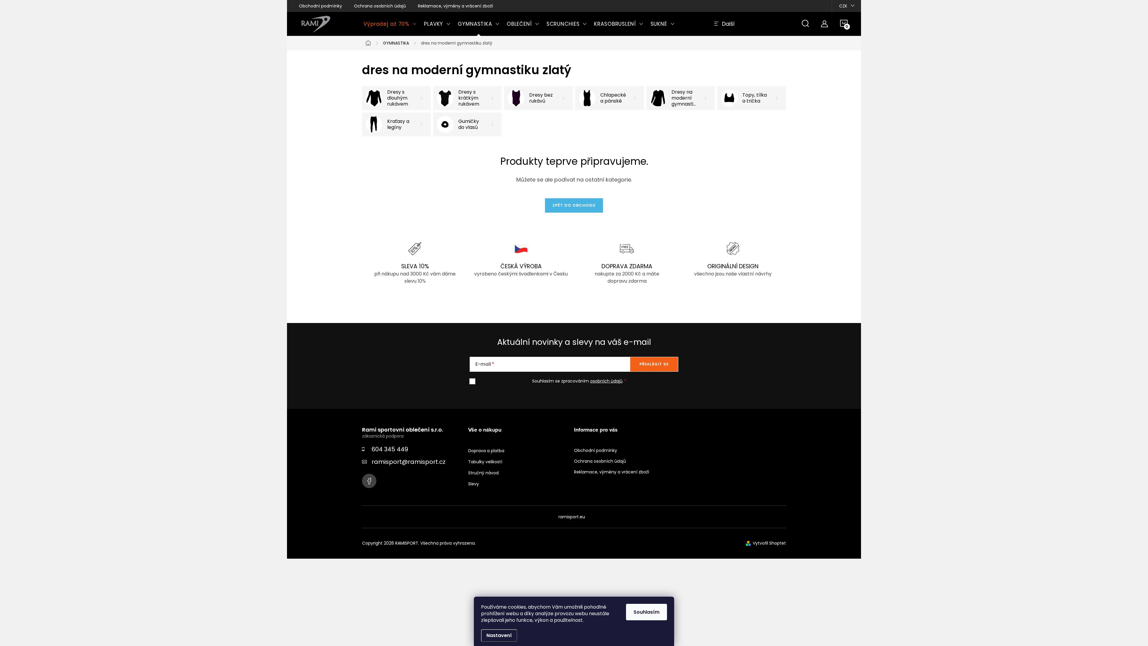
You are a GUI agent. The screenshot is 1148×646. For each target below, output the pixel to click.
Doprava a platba (486, 451)
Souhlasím (646, 612)
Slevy (473, 484)
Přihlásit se (654, 364)
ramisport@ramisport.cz (408, 462)
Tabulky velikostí (485, 462)
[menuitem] (390, 24)
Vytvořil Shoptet (769, 543)
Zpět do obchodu (574, 205)
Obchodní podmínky (320, 6)
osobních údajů (606, 381)
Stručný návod (483, 473)
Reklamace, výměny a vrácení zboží (455, 6)
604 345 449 (390, 449)
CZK (843, 6)
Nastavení (499, 635)
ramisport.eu (571, 517)
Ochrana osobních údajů (380, 6)
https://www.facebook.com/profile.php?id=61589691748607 (369, 481)
